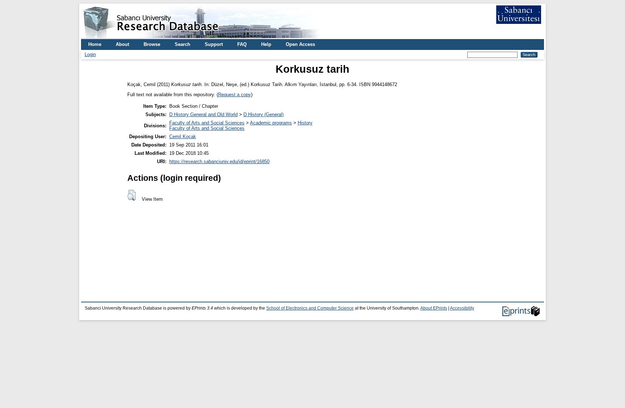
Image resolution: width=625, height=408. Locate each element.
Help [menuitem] (266, 44)
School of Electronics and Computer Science (310, 308)
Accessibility (462, 308)
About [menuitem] (122, 44)
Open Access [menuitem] (300, 44)
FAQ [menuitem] (242, 44)
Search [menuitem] (182, 44)
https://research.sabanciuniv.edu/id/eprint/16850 (219, 161)
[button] (131, 195)
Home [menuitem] (94, 44)
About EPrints (433, 308)
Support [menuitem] (214, 44)
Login (90, 54)
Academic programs (271, 123)
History (305, 123)
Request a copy (234, 94)
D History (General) (263, 114)
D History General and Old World (203, 114)
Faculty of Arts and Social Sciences (207, 123)
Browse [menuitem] (152, 44)
